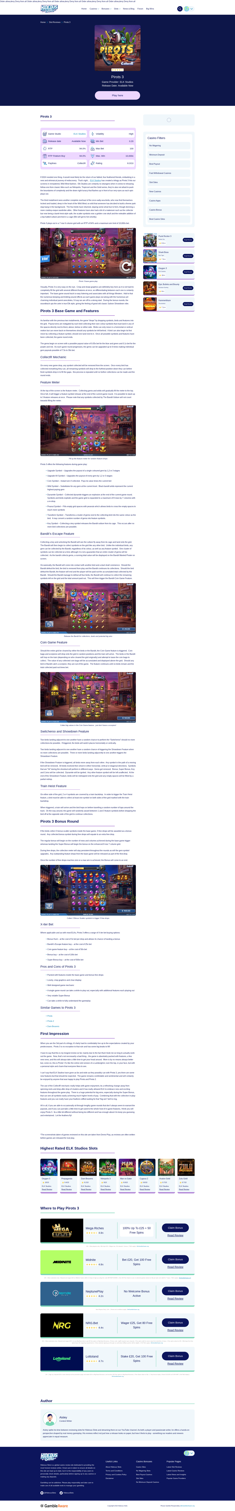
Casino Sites (141, 1467)
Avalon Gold (164, 1179)
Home (84, 9)
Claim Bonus (175, 1227)
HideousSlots (68, 1493)
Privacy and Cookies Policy (116, 1474)
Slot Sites (153, 182)
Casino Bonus (155, 210)
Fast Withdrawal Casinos (160, 173)
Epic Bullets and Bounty (169, 284)
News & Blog (128, 9)
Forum (140, 9)
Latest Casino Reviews (175, 1471)
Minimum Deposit (156, 155)
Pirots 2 (50, 1021)
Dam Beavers (53, 1026)
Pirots (49, 1016)
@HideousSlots (50, 1493)
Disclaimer (110, 1478)
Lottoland (92, 1356)
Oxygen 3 (163, 268)
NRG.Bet (92, 1323)
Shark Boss (164, 252)
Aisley (63, 1417)
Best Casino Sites (157, 219)
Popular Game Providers (176, 1478)
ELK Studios (126, 82)
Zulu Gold (183, 1179)
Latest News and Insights (176, 1474)
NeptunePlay (94, 1291)
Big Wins (150, 9)
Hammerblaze (165, 300)
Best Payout (154, 164)
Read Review (188, 240)
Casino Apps (154, 201)
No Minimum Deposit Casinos (147, 1482)
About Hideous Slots (113, 1467)
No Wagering (155, 146)
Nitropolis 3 (106, 1179)
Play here (117, 95)
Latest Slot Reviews (174, 1467)
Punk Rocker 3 (165, 236)
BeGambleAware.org (143, 1246)
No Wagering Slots (143, 1471)
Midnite (91, 1259)
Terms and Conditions (114, 1471)
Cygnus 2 (144, 1179)
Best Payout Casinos (144, 1474)
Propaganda (66, 1179)
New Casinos (155, 191)
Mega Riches (95, 1228)
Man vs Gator (126, 1179)
